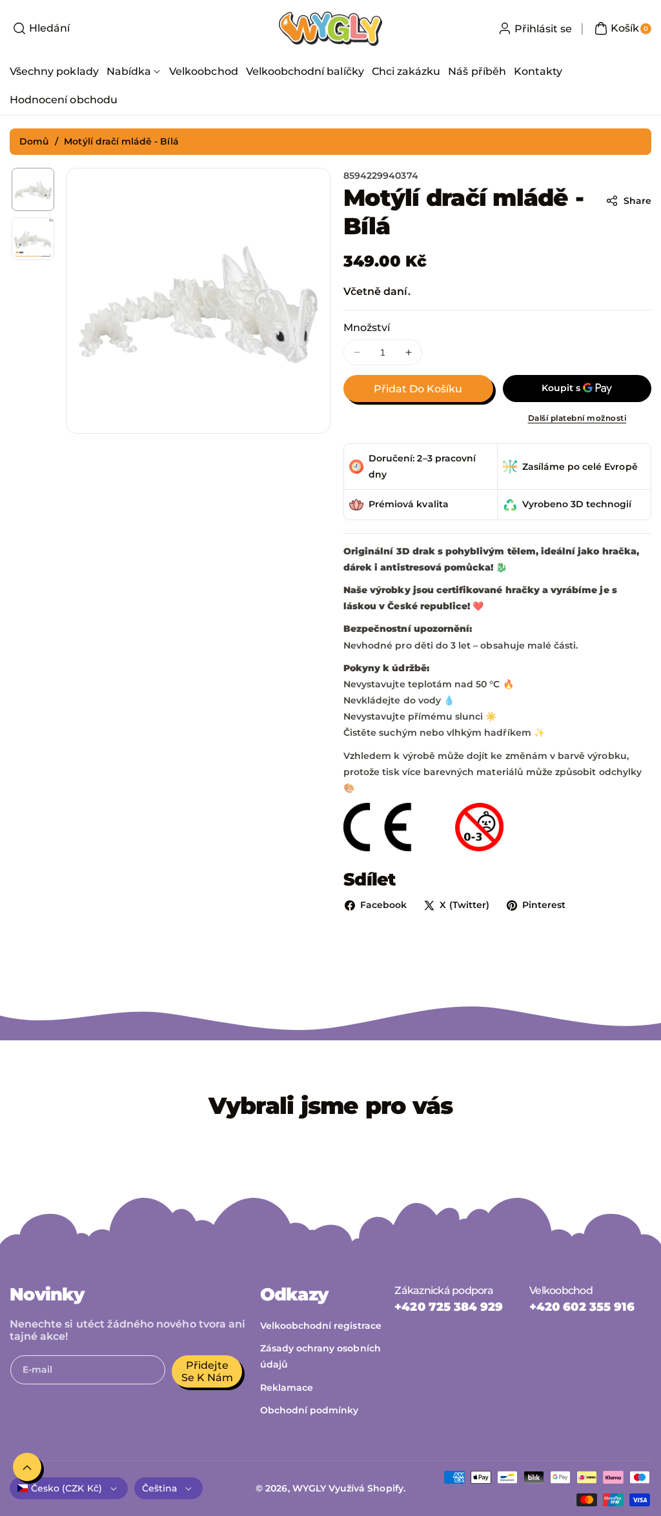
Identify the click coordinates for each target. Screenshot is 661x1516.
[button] (40, 28)
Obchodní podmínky (309, 1410)
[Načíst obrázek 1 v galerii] (33, 189)
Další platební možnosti (577, 418)
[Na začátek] (27, 1467)
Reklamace (286, 1387)
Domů (34, 141)
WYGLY (309, 1488)
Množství (366, 327)
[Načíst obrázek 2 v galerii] (33, 238)
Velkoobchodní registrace (320, 1325)
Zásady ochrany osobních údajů (320, 1356)
